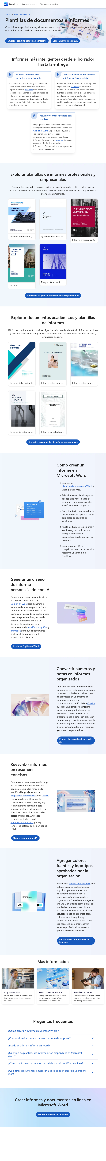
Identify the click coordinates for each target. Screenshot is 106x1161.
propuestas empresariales (24, 795)
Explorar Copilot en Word (26, 646)
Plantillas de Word (22, 14)
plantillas (29, 89)
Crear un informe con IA (65, 40)
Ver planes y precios (49, 4)
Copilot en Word (40, 130)
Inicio (7, 14)
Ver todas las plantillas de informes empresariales (53, 295)
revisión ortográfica (37, 627)
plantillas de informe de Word (77, 486)
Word (12, 4)
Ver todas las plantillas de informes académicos (53, 442)
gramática (16, 630)
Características (28, 4)
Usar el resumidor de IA (25, 838)
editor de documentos (22, 822)
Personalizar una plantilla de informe (74, 941)
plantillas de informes (79, 883)
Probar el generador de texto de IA (75, 740)
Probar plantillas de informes (53, 1114)
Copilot (91, 703)
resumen (59, 140)
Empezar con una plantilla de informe (26, 40)
